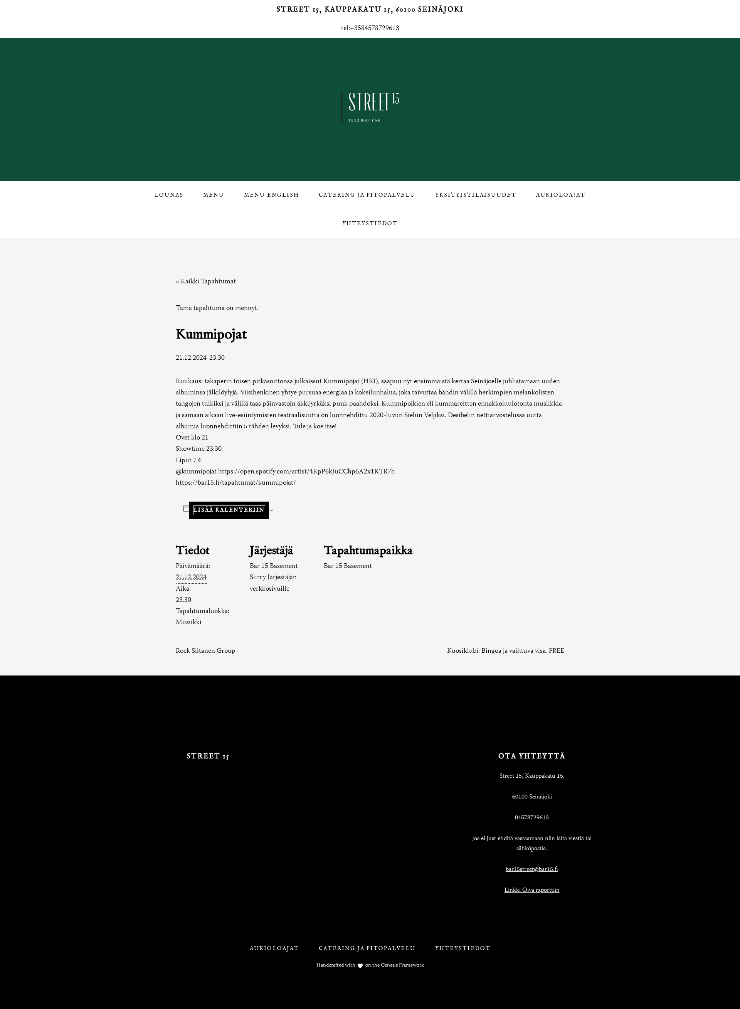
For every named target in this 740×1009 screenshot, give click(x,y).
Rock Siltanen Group (205, 651)
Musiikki (189, 622)
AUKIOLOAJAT (274, 948)
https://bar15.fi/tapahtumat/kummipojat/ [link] (236, 483)
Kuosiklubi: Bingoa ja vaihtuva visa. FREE (505, 651)
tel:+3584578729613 (370, 28)
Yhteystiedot (463, 948)
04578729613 (532, 818)
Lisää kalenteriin (229, 510)
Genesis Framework (402, 965)
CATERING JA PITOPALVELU (367, 948)
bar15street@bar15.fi (532, 870)
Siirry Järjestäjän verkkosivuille (273, 583)
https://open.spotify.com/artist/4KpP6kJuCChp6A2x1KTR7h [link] (306, 472)
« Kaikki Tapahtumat (206, 282)
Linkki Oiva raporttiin (532, 891)
